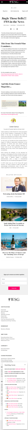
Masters (3, 313)
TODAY (9, 371)
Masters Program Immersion (8, 339)
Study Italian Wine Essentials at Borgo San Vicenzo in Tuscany (14, 224)
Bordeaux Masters (11, 381)
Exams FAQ (3, 316)
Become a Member (5, 329)
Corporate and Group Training (8, 320)
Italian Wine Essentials (12, 405)
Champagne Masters (12, 380)
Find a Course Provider (6, 360)
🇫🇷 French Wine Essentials (12, 403)
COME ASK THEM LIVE (20, 369)
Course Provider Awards (7, 361)
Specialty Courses (5, 314)
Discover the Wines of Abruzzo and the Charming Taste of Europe (14, 253)
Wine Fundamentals (15, 11)
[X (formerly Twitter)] (14, 29)
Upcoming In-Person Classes (8, 358)
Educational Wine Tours (6, 337)
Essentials (3, 309)
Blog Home (5, 11)
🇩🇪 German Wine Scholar (12, 398)
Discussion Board (5, 348)
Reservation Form (5, 340)
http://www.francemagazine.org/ (9, 114)
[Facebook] (11, 29)
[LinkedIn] (17, 29)
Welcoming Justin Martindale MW (14, 194)
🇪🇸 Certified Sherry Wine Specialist (14, 420)
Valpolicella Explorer (11, 423)
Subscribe (14, 288)
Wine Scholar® (4, 311)
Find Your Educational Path (7, 319)
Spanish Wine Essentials (13, 406)
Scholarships (4, 350)
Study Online (4, 317)
